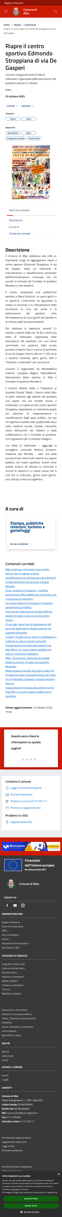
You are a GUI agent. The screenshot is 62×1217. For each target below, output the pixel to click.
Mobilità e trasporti (11, 993)
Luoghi (5, 1079)
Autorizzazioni (9, 1031)
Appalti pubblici (9, 981)
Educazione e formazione (14, 1010)
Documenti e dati (10, 947)
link (55, 1192)
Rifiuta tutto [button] (31, 1205)
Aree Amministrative (12, 926)
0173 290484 (14, 1117)
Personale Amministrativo (15, 943)
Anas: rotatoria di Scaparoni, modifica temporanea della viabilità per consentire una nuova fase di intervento (30, 594)
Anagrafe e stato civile (13, 964)
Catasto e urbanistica (12, 985)
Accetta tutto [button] (31, 1198)
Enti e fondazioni (10, 935)
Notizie (5, 1051)
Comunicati (30, 24)
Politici (5, 939)
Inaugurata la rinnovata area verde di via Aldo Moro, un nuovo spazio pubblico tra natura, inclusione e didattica (28, 649)
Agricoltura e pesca (11, 1035)
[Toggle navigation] (6, 11)
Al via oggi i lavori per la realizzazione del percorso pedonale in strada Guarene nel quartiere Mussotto (28, 628)
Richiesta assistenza (12, 1150)
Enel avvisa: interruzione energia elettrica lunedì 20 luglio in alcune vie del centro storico (28, 616)
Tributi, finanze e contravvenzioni (19, 1018)
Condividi (10, 106)
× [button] (58, 1174)
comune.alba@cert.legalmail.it (22, 1113)
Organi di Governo (11, 922)
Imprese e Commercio (13, 976)
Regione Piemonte (14, 3)
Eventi (5, 1075)
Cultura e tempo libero (13, 968)
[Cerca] (55, 11)
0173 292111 (27, 1121)
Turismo (6, 989)
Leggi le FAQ (8, 1146)
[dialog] (31, 1194)
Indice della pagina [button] (19, 210)
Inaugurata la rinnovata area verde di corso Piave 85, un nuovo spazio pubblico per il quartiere (29, 692)
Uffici (4, 930)
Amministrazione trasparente (17, 1166)
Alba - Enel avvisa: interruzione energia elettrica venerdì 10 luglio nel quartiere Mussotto (27, 662)
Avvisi (5, 1060)
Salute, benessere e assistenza (17, 1027)
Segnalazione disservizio (14, 1142)
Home (7, 24)
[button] (31, 1212)
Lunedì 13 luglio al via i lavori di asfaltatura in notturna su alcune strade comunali (31, 639)
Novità (17, 24)
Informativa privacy (12, 1171)
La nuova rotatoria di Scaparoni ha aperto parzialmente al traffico (29, 605)
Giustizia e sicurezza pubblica (17, 1014)
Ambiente (7, 1022)
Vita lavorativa (9, 972)
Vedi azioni (26, 106)
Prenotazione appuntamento (16, 1137)
